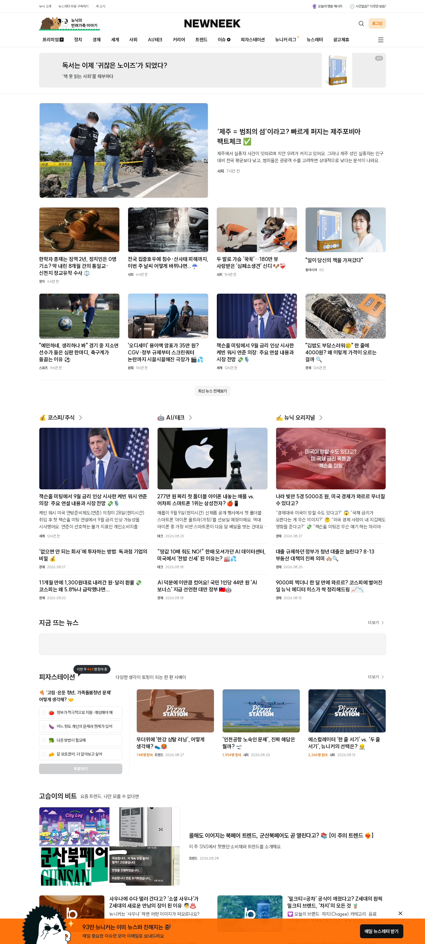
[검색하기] (361, 23)
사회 (133, 39)
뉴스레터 (315, 39)
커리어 (179, 39)
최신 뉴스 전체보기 (212, 391)
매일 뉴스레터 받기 (382, 931)
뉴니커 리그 (285, 39)
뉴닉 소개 (45, 6)
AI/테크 (155, 39)
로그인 (377, 23)
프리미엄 (50, 39)
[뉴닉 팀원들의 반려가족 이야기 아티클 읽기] (69, 23)
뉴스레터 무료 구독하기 (73, 6)
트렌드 (201, 39)
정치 (78, 39)
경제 (97, 39)
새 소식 (100, 6)
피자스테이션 (253, 39)
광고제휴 (341, 39)
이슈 (222, 39)
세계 (115, 39)
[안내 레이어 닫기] (400, 913)
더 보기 (373, 622)
